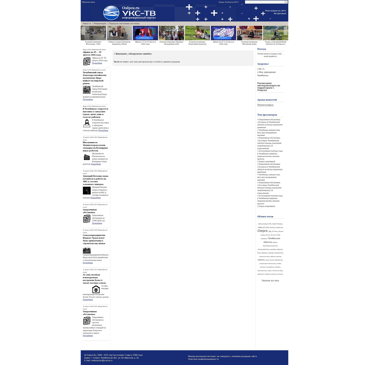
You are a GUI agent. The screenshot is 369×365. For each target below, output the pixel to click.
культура (271, 253)
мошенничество (264, 256)
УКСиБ (278, 235)
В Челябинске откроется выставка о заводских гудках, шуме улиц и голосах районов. (95, 112)
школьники (279, 274)
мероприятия (278, 253)
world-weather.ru (270, 56)
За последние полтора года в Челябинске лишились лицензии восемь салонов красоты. (270, 155)
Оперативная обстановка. (90, 211)
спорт (269, 271)
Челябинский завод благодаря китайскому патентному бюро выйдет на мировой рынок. (94, 78)
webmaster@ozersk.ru (101, 360)
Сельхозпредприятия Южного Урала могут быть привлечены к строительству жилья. (94, 239)
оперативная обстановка (267, 263)
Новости (87, 23)
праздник (277, 267)
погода (279, 263)
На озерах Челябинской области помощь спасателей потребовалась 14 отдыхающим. (269, 144)
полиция (262, 267)
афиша (275, 242)
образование (279, 260)
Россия (268, 235)
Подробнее (97, 63)
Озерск (262, 230)
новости (261, 260)
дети (259, 253)
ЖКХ (267, 227)
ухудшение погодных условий (266, 274)
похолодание (270, 267)
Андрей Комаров (277, 224)
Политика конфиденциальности (203, 359)
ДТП (264, 227)
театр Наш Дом (277, 271)
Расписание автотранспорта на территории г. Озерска (268, 87)
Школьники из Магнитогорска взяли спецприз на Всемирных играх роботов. (95, 146)
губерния (279, 249)
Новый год (279, 227)
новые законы (269, 260)
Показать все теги (270, 280)
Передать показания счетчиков (124, 23)
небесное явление (275, 256)
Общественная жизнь (99, 49)
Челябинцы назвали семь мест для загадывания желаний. (268, 132)
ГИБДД (260, 227)
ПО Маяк (274, 231)
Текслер (273, 235)
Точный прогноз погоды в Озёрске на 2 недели (276, 54)
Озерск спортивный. (267, 161)
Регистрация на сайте (275, 10)
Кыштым (272, 227)
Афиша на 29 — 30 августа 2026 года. (92, 53)
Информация (100, 23)
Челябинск (264, 238)
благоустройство (263, 249)
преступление (262, 271)
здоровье (264, 253)
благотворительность (270, 246)
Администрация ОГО (264, 224)
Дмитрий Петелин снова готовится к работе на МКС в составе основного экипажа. (95, 180)
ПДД (269, 231)
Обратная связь (88, 2)
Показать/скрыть (265, 104)
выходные (273, 249)
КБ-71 (261, 69)
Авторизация (280, 13)
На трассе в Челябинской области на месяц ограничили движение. (270, 125)
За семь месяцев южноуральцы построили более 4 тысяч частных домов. (94, 278)
